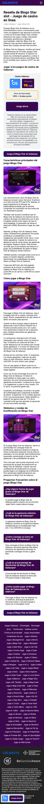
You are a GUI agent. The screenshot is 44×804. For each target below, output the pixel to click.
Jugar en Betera (14, 714)
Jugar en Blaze (30, 718)
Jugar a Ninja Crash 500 (15, 686)
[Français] (16, 20)
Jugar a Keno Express (28, 672)
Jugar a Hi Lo (23, 665)
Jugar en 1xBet (11, 710)
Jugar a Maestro (13, 679)
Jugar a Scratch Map (15, 696)
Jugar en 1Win (31, 707)
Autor (9, 629)
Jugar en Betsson (15, 718)
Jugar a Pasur (32, 686)
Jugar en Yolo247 (32, 739)
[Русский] (10, 20)
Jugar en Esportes (28, 721)
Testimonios (18, 629)
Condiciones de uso (15, 636)
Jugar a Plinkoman (29, 689)
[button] (41, 3)
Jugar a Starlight (30, 700)
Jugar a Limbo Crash (13, 675)
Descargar (35, 626)
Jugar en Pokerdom (13, 732)
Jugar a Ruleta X (30, 693)
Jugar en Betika (29, 714)
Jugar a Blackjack (30, 643)
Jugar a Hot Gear (12, 668)
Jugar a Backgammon (15, 640)
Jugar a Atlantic (30, 636)
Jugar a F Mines (30, 657)
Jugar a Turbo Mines (15, 707)
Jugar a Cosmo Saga (15, 650)
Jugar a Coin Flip (30, 647)
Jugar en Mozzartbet (14, 728)
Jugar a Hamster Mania (30, 661)
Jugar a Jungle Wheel (30, 668)
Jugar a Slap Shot (14, 700)
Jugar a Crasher (14, 654)
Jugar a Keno (12, 672)
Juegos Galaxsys (9, 24)
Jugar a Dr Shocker (15, 657)
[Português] (22, 20)
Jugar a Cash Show (14, 647)
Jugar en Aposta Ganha (29, 710)
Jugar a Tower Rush (29, 703)
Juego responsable (32, 633)
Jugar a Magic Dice (30, 679)
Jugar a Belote (32, 640)
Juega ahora (22, 106)
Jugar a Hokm (36, 665)
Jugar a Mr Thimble (13, 682)
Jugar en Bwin (13, 721)
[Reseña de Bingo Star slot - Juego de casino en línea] (10, 2)
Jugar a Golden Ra (11, 661)
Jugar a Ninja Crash (30, 682)
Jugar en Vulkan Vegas (14, 739)
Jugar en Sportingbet (31, 735)
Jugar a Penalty (13, 689)
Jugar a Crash (31, 650)
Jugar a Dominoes (29, 654)
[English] (4, 20)
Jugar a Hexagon (9, 665)
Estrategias (24, 626)
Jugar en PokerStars (31, 732)
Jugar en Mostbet (31, 725)
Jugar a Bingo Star (13, 643)
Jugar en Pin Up (31, 728)
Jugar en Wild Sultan (22, 742)
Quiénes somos (31, 629)
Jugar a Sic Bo (31, 696)
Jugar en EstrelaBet (14, 725)
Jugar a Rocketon (14, 693)
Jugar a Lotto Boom (31, 675)
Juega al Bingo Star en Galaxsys (22, 154)
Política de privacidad (13, 633)
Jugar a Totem (13, 703)
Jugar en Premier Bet (12, 735)
